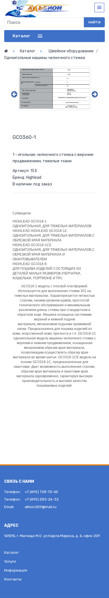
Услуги (10, 561)
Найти (94, 22)
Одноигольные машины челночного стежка (44, 57)
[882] (54, 88)
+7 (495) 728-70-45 (41, 492)
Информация (15, 570)
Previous (14, 94)
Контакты (13, 579)
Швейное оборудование (71, 51)
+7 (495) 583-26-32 (42, 499)
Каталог (27, 51)
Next (94, 94)
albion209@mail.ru (40, 507)
